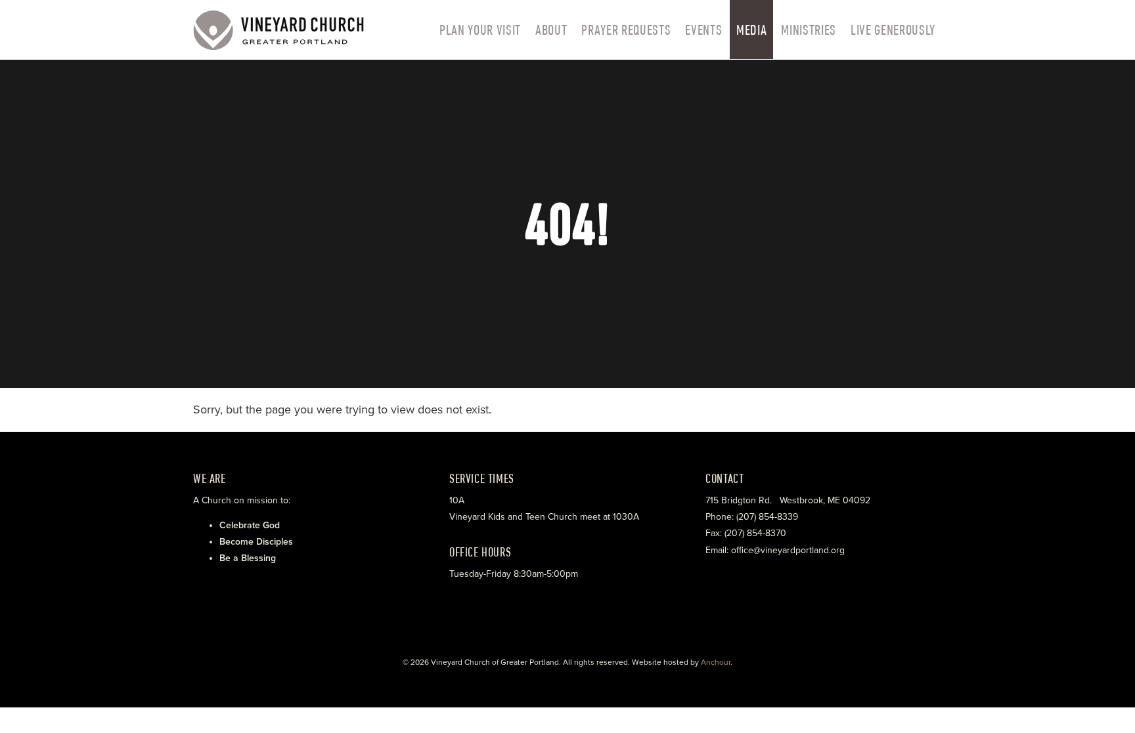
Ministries (808, 29)
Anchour (715, 662)
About (551, 29)
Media (751, 29)
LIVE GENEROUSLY (893, 29)
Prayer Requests (626, 29)
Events (703, 29)
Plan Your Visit (480, 29)
